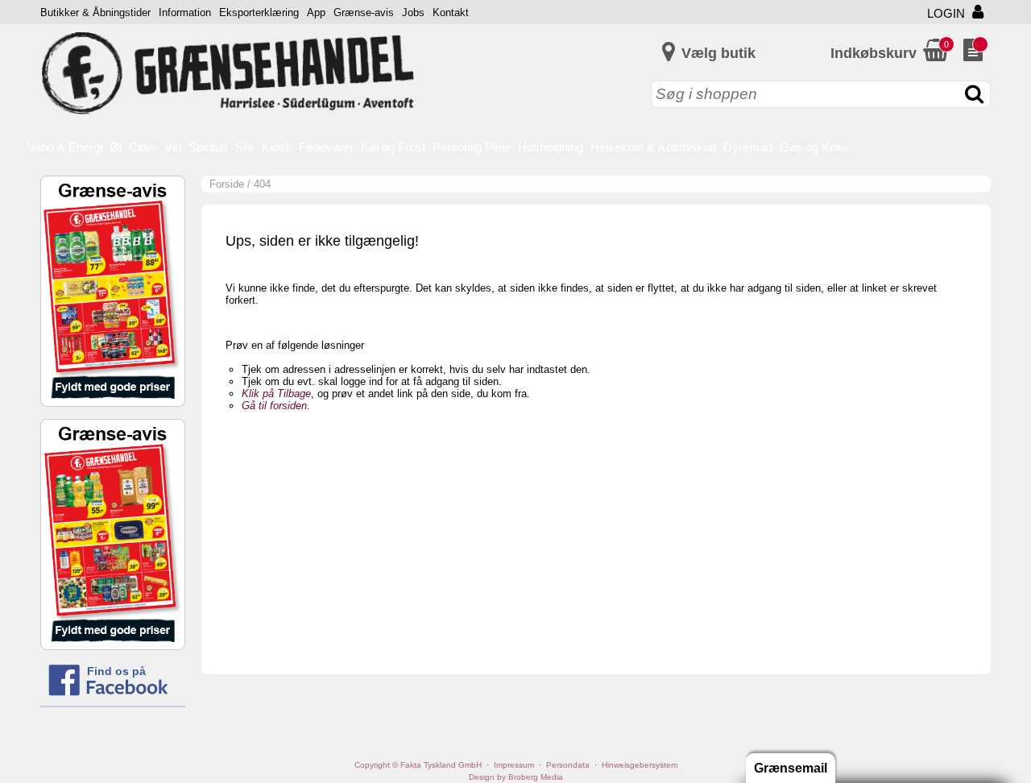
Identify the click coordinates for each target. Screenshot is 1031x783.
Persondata (568, 764)
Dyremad (747, 147)
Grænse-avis (363, 12)
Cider (143, 147)
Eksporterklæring (259, 12)
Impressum (514, 764)
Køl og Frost (393, 147)
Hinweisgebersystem (639, 764)
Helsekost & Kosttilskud (653, 147)
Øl (116, 147)
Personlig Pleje (472, 147)
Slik (245, 147)
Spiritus (208, 147)
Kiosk (277, 147)
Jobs (413, 12)
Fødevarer (326, 147)
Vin (172, 147)
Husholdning (550, 147)
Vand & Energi (64, 147)
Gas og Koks (814, 147)
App (316, 12)
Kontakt (451, 12)
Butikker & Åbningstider (95, 12)
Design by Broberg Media (516, 777)
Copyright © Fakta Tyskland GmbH (418, 764)
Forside (226, 184)
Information (185, 12)
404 (262, 184)
